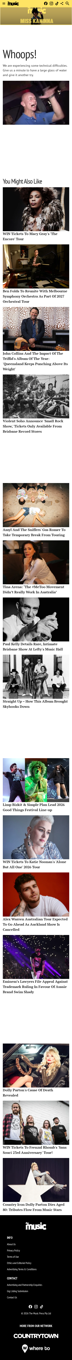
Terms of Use (13, 1256)
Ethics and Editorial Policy (19, 1263)
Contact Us (12, 1297)
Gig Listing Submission (17, 1291)
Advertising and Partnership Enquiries (24, 1284)
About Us (11, 1244)
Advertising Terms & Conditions (22, 1269)
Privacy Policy (13, 1250)
